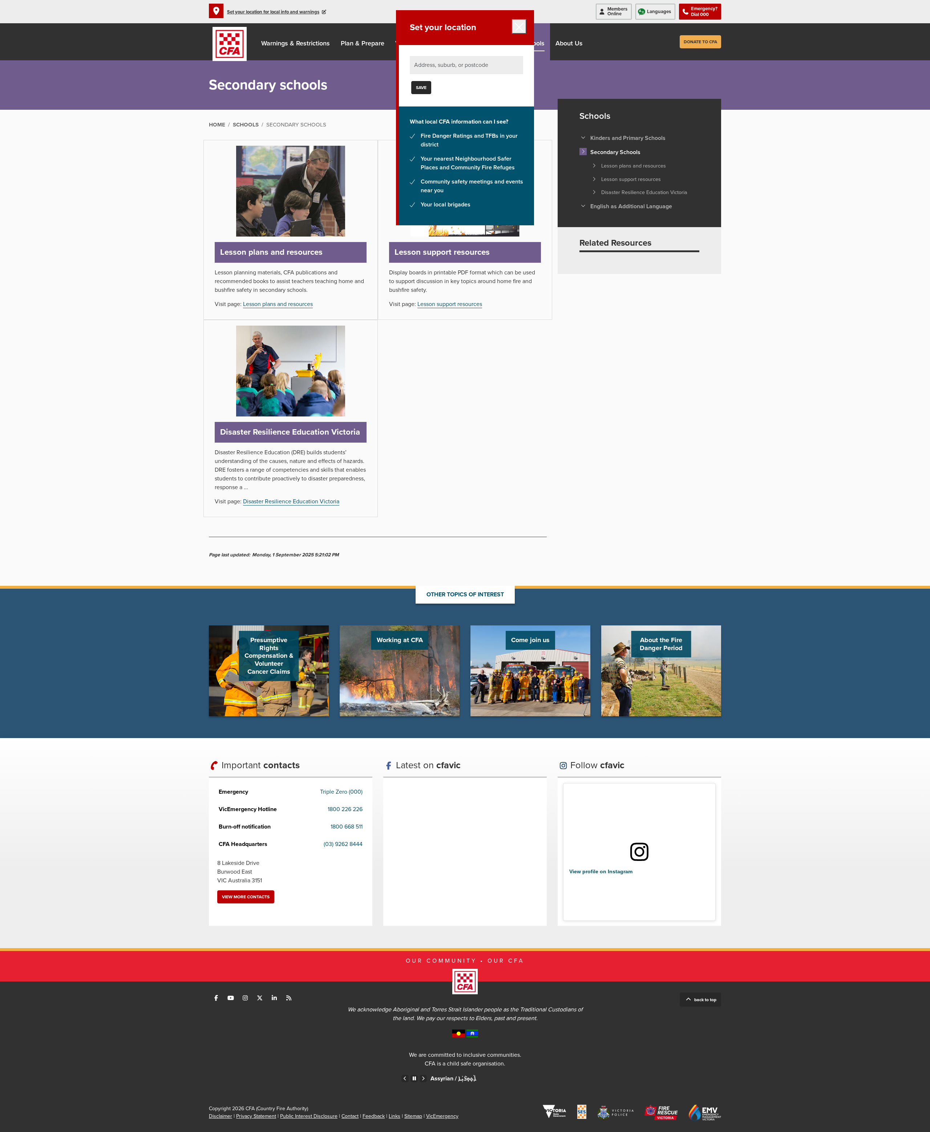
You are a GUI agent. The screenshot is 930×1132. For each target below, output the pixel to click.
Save (421, 87)
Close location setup (519, 26)
